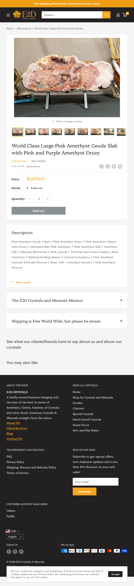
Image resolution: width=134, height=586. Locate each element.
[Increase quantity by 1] (47, 198)
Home (10, 28)
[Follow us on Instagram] (15, 551)
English (12, 536)
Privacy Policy (15, 462)
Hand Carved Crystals (87, 419)
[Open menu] (8, 15)
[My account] (118, 15)
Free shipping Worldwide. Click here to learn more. (67, 3)
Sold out (38, 210)
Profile (11, 516)
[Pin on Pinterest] (107, 166)
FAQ (9, 456)
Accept (115, 574)
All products (24, 28)
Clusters (78, 408)
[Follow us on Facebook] (9, 551)
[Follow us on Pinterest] (21, 551)
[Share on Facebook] (101, 166)
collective (19, 161)
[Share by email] (120, 166)
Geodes (78, 402)
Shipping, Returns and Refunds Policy (31, 467)
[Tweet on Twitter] (114, 166)
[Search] (106, 14)
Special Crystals (83, 414)
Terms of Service (18, 473)
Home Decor (81, 425)
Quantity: (18, 198)
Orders (11, 510)
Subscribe (85, 491)
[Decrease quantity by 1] (30, 198)
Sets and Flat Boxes (86, 430)
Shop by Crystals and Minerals (93, 397)
